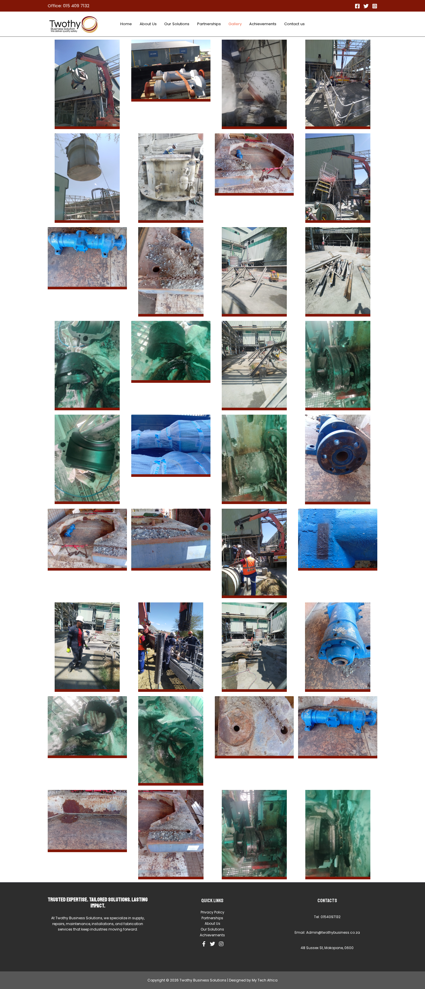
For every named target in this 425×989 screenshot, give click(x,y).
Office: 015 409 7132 (68, 6)
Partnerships (209, 24)
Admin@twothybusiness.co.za (333, 932)
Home (126, 24)
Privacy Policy (212, 912)
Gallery (235, 24)
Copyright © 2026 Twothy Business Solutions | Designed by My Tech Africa (212, 980)
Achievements (262, 24)
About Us (148, 24)
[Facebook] (357, 6)
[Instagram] (374, 6)
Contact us (294, 24)
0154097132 (331, 916)
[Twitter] (366, 6)
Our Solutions (176, 24)
